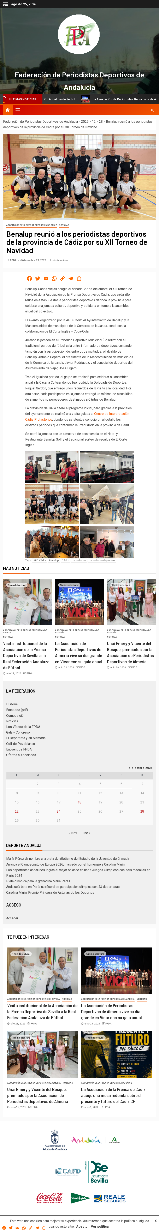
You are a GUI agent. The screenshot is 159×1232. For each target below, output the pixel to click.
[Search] (152, 110)
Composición (15, 716)
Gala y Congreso (18, 732)
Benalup (54, 560)
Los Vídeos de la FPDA (23, 727)
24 (58, 811)
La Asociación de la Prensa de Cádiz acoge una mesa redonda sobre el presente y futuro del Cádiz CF (113, 1095)
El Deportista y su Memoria (26, 738)
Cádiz (65, 560)
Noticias (64, 225)
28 (142, 811)
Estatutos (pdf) (17, 710)
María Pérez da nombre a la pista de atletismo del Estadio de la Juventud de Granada (67, 859)
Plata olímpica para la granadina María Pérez (38, 881)
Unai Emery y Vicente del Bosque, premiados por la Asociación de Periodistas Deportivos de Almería (37, 1095)
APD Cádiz (39, 560)
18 (79, 802)
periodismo (79, 560)
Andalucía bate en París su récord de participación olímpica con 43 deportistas (63, 887)
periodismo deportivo (102, 560)
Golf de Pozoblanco (20, 744)
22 (17, 811)
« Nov (73, 833)
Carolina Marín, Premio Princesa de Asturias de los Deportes (50, 893)
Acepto (82, 1226)
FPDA (13, 260)
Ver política (100, 1226)
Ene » (86, 833)
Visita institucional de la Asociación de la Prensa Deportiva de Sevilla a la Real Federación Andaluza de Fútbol (26, 655)
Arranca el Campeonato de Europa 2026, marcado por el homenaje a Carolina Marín (65, 864)
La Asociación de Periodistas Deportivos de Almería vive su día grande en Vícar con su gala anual (111, 1011)
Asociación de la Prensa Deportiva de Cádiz (31, 225)
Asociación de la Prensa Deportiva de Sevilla (25, 631)
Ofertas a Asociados (21, 755)
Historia (12, 704)
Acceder (12, 918)
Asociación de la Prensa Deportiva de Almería (77, 631)
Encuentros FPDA (19, 749)
